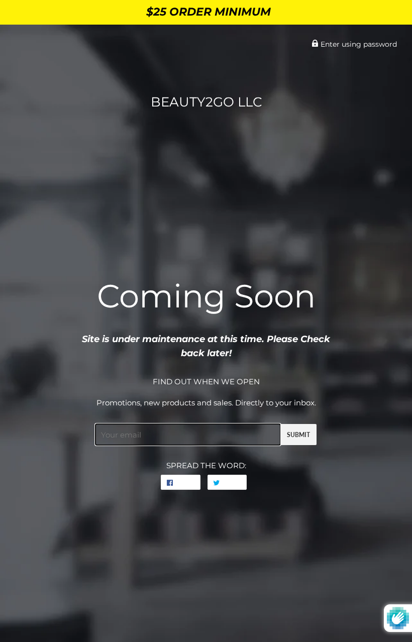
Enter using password (358, 44)
